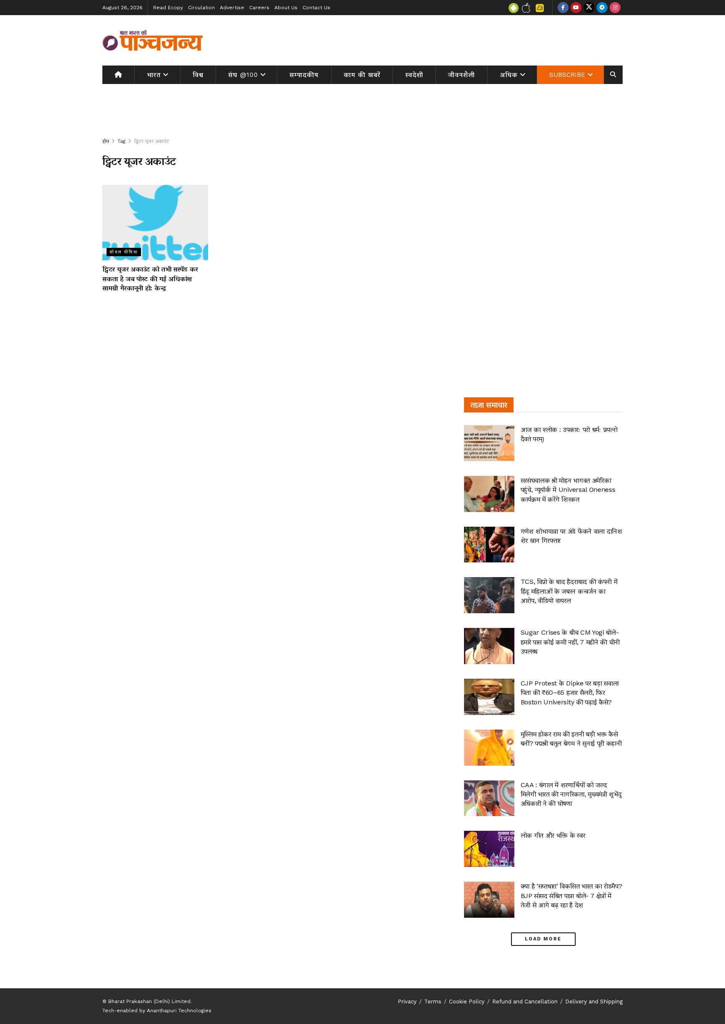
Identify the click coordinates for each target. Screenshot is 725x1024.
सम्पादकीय (303, 75)
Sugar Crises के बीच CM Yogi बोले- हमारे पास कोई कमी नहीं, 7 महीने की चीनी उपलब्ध (570, 641)
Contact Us (316, 8)
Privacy (407, 1001)
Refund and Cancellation (525, 1001)
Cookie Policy (467, 1001)
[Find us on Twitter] (589, 7)
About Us (285, 8)
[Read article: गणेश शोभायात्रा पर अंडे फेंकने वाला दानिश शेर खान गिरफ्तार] (489, 545)
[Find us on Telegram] (602, 7)
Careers (259, 8)
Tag (121, 141)
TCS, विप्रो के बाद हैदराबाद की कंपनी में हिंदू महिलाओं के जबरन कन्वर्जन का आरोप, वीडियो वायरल (569, 591)
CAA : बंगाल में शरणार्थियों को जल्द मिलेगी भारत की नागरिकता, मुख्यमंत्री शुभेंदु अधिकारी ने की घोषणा (571, 794)
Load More (543, 939)
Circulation (201, 8)
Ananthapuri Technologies (179, 1010)
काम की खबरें (362, 75)
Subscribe (567, 75)
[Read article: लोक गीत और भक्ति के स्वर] (489, 849)
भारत (154, 75)
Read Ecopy (168, 8)
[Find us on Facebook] (563, 7)
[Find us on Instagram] (615, 7)
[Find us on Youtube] (576, 7)
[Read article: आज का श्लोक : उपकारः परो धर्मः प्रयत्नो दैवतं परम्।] (489, 443)
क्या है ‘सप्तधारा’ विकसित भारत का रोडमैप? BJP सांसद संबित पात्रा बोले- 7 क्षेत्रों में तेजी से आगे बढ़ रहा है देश (571, 895)
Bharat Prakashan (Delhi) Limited (149, 1001)
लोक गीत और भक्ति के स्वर (553, 835)
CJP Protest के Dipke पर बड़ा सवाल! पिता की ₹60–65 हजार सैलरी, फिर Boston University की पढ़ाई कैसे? (570, 692)
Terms (432, 1001)
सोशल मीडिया (124, 251)
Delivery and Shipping (594, 1001)
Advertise (232, 8)
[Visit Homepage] (152, 40)
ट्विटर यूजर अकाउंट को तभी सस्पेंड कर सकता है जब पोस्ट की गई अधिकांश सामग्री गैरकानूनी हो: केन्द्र (150, 278)
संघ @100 (243, 75)
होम (105, 141)
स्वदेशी (414, 75)
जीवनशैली (461, 75)
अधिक (509, 75)
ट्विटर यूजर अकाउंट (151, 141)
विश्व (198, 75)
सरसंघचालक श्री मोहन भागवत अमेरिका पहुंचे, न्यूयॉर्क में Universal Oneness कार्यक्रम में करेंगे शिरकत (568, 489)
